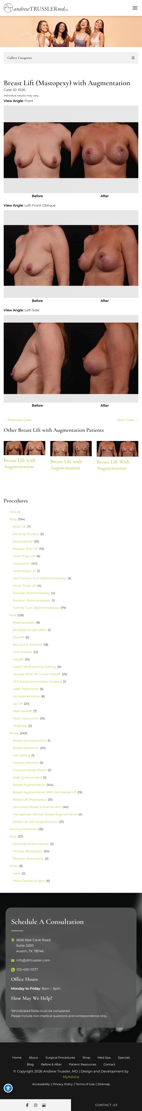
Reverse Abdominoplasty (31, 593)
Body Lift (19, 526)
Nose (13, 836)
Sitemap (103, 1084)
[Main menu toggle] (135, 8)
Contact (109, 1064)
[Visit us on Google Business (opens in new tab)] (44, 1105)
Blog (30, 1064)
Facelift (18, 659)
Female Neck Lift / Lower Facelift (37, 674)
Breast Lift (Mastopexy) (30, 799)
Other (13, 866)
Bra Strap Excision (26, 534)
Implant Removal (26, 762)
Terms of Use (85, 1084)
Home (16, 1057)
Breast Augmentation (29, 785)
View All (15, 512)
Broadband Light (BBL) (30, 630)
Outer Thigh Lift (24, 585)
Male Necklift (22, 711)
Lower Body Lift (24, 571)
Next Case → (127, 420)
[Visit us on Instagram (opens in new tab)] (35, 1105)
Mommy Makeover (23, 829)
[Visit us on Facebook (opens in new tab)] (27, 1105)
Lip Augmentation (26, 696)
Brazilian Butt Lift (25, 549)
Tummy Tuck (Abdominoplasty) (36, 608)
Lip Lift (18, 703)
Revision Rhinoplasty (28, 858)
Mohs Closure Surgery (29, 880)
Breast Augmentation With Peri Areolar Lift (44, 792)
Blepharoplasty (24, 622)
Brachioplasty (23, 541)
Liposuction (21, 563)
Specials (124, 1057)
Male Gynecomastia (27, 777)
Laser (17, 873)
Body (13, 519)
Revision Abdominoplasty (32, 600)
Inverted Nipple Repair (30, 770)
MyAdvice (71, 1077)
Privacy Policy (63, 1084)
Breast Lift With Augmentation (113, 465)
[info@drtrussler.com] (30, 960)
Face (12, 615)
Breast (14, 733)
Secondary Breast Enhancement (37, 807)
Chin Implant (22, 652)
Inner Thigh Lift (24, 556)
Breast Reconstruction (29, 740)
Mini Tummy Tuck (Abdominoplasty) (40, 578)
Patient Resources (82, 1064)
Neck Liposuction (26, 718)
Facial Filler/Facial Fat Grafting (34, 667)
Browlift (18, 637)
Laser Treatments (26, 689)
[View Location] (13, 940)
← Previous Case (17, 420)
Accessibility (41, 1084)
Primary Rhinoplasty (28, 851)
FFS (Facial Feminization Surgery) (37, 681)
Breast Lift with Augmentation (35, 821)
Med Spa (104, 1057)
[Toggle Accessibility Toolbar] (8, 1088)
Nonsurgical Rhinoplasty (31, 844)
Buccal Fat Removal (27, 644)
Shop (86, 1057)
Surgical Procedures (60, 1057)
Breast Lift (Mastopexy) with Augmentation (67, 82)
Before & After (51, 1064)
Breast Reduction (26, 748)
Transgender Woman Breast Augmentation (45, 814)
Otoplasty (20, 726)
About (33, 1057)
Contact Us (106, 1105)
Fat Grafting (21, 755)
